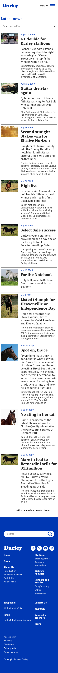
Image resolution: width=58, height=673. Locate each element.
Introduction (10, 571)
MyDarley (40, 609)
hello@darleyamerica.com (17, 620)
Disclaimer (9, 644)
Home (7, 555)
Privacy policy (10, 648)
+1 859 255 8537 (13, 608)
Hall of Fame (10, 582)
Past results (40, 593)
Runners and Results (42, 581)
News (7, 561)
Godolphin (9, 578)
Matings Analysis (39, 572)
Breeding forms (42, 559)
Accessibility (10, 637)
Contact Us (41, 603)
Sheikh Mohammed (13, 574)
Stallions (40, 555)
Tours (38, 624)
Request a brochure (40, 616)
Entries (38, 590)
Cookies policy (11, 652)
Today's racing (42, 586)
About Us (9, 567)
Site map (8, 641)
